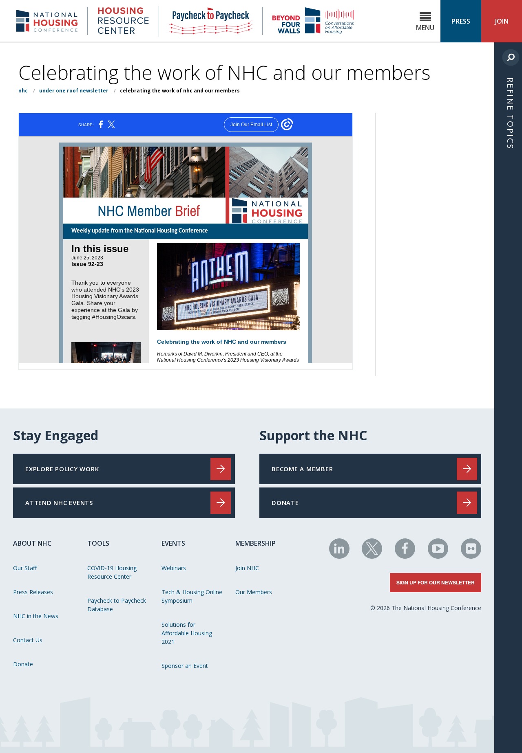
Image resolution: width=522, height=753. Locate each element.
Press (460, 21)
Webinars (173, 568)
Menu (425, 27)
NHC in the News (35, 616)
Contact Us (27, 640)
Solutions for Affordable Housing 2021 (186, 633)
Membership (255, 543)
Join (502, 21)
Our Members (253, 592)
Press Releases (33, 592)
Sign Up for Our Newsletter (435, 582)
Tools (98, 543)
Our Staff (25, 568)
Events (173, 543)
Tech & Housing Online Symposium (191, 596)
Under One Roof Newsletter (73, 90)
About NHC (32, 543)
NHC (23, 90)
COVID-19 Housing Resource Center (112, 572)
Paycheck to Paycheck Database (116, 605)
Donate (23, 664)
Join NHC (247, 568)
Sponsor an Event (184, 666)
